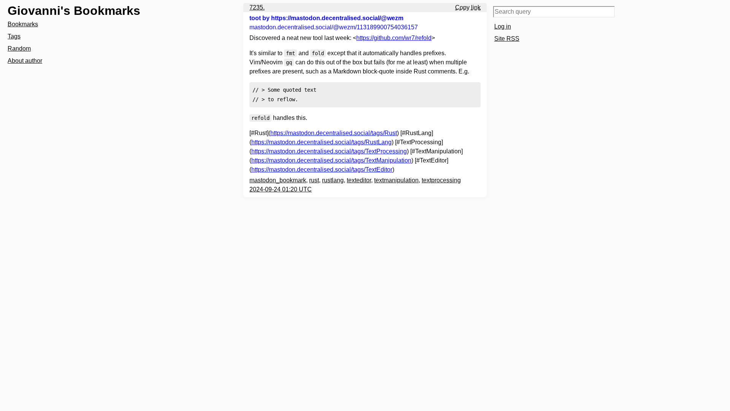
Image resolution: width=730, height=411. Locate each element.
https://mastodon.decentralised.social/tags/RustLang (321, 142)
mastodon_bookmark (277, 180)
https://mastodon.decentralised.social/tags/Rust (333, 133)
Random (19, 48)
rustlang (333, 180)
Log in (502, 26)
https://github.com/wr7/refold (394, 38)
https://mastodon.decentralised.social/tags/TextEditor (321, 169)
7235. (257, 7)
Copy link (468, 7)
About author (25, 60)
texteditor (359, 180)
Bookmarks (23, 24)
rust (314, 180)
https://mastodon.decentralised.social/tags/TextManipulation (331, 160)
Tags (14, 36)
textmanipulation (396, 180)
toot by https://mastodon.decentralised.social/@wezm (326, 18)
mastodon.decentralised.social (333, 27)
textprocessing (441, 180)
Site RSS (506, 38)
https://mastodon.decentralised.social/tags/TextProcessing (329, 151)
